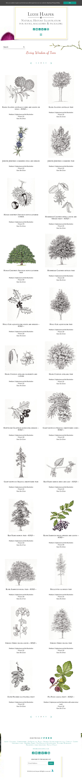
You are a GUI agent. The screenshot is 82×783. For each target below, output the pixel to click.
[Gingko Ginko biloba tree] (61, 623)
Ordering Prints (29, 743)
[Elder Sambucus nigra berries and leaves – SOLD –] (61, 516)
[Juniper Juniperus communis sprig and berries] (21, 141)
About (6, 742)
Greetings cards (17, 743)
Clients (75, 742)
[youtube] (37, 29)
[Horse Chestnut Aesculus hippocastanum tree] (21, 255)
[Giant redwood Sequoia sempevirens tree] (21, 462)
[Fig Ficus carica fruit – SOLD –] (61, 677)
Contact (69, 742)
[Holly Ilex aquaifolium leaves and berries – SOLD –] (21, 304)
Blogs (40, 742)
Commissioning (22, 742)
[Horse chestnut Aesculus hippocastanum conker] (21, 195)
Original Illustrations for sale (54, 742)
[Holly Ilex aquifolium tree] (61, 304)
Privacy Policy (52, 745)
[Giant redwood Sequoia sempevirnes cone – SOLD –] (60, 408)
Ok (70, 3)
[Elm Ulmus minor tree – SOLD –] (21, 516)
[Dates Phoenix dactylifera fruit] (21, 677)
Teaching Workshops (64, 743)
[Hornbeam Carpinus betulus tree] (61, 251)
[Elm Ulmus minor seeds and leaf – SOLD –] (61, 468)
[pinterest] (45, 29)
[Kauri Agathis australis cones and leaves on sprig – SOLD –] (21, 89)
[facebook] (34, 29)
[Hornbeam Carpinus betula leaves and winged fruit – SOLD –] (61, 197)
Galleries (13, 742)
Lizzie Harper (41, 14)
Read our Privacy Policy (53, 3)
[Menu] (41, 34)
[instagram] (48, 29)
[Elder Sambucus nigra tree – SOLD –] (21, 572)
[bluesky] (42, 29)
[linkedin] (40, 29)
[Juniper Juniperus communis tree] (61, 141)
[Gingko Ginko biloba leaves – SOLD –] (21, 623)
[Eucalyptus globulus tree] (61, 569)
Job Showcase (32, 742)
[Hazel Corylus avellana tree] (61, 356)
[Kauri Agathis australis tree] (61, 87)
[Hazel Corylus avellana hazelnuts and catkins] (21, 358)
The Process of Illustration (46, 743)
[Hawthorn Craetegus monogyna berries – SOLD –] (21, 412)
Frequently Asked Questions (36, 745)
